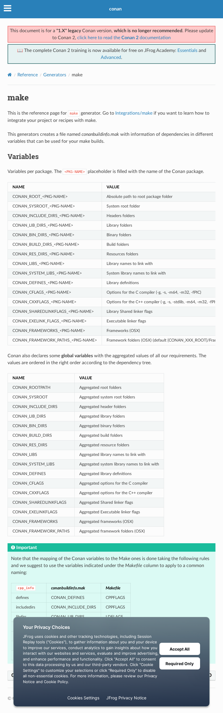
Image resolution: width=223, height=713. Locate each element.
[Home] (10, 74)
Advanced (111, 57)
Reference (27, 75)
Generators (54, 75)
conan (115, 9)
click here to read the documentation (124, 37)
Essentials (187, 50)
